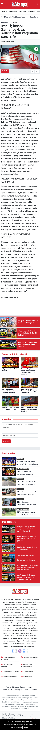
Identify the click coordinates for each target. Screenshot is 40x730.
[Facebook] (12, 651)
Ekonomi (22, 11)
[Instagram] (20, 651)
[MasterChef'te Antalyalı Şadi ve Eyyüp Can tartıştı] (29, 383)
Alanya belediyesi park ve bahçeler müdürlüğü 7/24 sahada (27, 513)
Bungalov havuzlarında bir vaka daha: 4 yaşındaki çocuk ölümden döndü (27, 503)
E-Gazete (33, 690)
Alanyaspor (18, 690)
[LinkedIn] (23, 651)
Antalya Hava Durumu (31, 657)
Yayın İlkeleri (6, 716)
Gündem (13, 11)
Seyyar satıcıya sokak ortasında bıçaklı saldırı (27, 493)
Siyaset (31, 11)
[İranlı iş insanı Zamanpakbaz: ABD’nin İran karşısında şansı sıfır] (20, 57)
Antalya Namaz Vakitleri (7, 665)
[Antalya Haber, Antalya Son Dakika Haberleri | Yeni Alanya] (20, 4)
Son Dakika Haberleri (10, 676)
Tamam (26, 727)
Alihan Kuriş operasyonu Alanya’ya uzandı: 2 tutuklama (25, 473)
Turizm (25, 690)
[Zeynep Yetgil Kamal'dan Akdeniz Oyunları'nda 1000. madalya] (29, 362)
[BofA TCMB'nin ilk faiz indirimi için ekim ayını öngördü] (29, 401)
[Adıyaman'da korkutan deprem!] (10, 362)
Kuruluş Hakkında (8, 714)
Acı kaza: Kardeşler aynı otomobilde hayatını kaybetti (26, 483)
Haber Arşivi (27, 676)
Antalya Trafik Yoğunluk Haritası (27, 665)
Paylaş (6, 71)
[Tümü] (37, 453)
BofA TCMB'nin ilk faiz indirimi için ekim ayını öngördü (29, 409)
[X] (16, 651)
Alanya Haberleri (23, 468)
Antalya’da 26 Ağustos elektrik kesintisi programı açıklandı (20, 17)
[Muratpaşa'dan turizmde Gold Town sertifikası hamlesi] (10, 383)
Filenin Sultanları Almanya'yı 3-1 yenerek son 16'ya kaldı (27, 463)
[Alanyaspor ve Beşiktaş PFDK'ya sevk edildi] (10, 401)
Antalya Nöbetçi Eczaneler (8, 658)
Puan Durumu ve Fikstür (11, 671)
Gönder (6, 441)
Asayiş (4, 11)
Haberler (4, 22)
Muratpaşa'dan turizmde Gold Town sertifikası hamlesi (9, 391)
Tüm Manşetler (28, 671)
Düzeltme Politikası (8, 718)
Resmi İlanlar (7, 690)
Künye (20, 714)
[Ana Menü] (2, 4)
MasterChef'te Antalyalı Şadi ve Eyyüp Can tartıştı (29, 391)
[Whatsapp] (27, 651)
